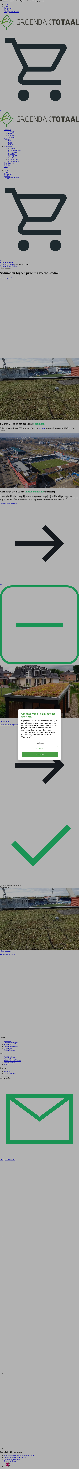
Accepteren (40, 754)
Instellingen (40, 743)
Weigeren (40, 748)
